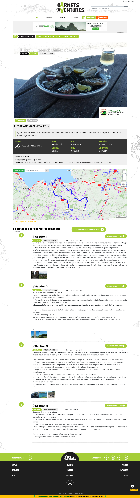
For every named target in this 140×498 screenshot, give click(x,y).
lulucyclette (116, 111)
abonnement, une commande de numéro (54, 496)
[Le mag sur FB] (105, 459)
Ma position (20, 171)
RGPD (126, 475)
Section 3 (41, 346)
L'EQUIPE (125, 465)
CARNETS (70, 465)
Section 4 (41, 405)
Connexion (103, 18)
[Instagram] (112, 459)
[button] (79, 198)
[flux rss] (125, 459)
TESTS (76, 17)
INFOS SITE (124, 470)
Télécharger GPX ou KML (24, 222)
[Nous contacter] (29, 459)
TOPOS (62, 17)
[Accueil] (37, 17)
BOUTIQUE (90, 18)
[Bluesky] (118, 459)
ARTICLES (15, 470)
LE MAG (49, 17)
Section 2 (41, 286)
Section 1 (41, 236)
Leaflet (113, 219)
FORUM (70, 470)
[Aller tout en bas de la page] (132, 486)
